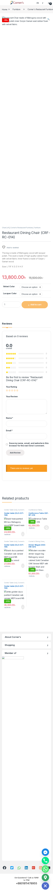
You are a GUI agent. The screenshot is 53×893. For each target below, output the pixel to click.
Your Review (12, 396)
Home (4, 9)
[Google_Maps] (45, 877)
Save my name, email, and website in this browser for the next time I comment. (29, 444)
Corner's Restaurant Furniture (21, 228)
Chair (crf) (6, 228)
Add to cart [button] (22, 534)
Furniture (16, 9)
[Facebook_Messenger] (45, 852)
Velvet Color (9, 286)
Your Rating (11, 387)
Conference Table (35, 510)
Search (38, 2)
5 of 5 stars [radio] (17, 390)
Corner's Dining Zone (36, 541)
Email (9, 430)
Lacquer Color (10, 293)
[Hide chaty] (45, 886)
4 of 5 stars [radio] (15, 390)
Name (9, 418)
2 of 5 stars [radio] (9, 390)
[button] (48, 19)
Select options (45, 527)
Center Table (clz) (10, 510)
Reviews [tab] (7, 323)
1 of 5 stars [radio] (7, 390)
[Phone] (45, 860)
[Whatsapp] (45, 869)
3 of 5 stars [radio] (12, 390)
